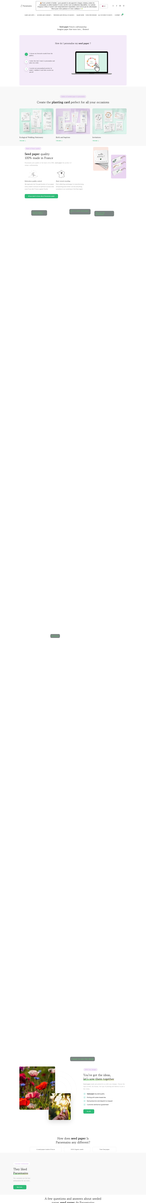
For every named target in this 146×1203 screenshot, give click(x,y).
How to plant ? (79, 212)
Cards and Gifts (29, 15)
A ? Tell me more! (37, 213)
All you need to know (105, 15)
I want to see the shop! (82, 1058)
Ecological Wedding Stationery (31, 137)
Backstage (55, 636)
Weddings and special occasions (64, 15)
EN (104, 6)
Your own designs (91, 15)
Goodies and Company (44, 15)
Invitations (96, 137)
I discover (21, 140)
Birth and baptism (63, 137)
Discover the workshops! (100, 213)
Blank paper (80, 15)
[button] (41, 196)
